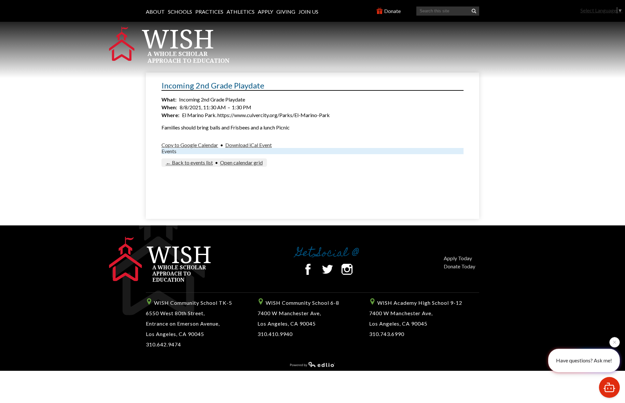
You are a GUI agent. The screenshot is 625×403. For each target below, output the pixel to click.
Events (168, 151)
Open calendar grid (241, 162)
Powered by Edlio (312, 364)
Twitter (327, 269)
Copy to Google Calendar (189, 145)
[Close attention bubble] (614, 342)
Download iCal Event (248, 145)
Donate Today (459, 266)
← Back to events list (189, 162)
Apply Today (458, 258)
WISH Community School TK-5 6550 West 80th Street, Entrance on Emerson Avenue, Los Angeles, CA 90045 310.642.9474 (189, 323)
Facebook (307, 269)
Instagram (347, 269)
